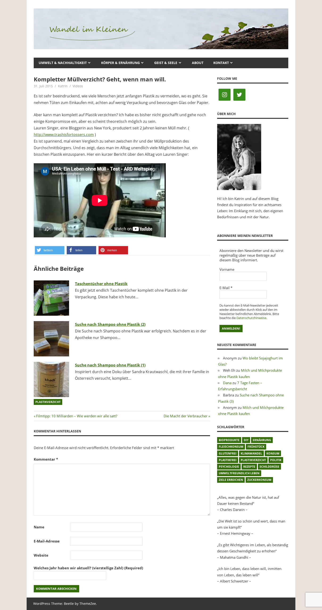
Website (41, 555)
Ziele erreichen (231, 480)
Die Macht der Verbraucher (185, 416)
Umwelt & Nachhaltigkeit (63, 62)
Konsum (272, 453)
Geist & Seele (165, 62)
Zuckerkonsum (259, 480)
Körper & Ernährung (120, 62)
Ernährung (262, 440)
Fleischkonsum (231, 447)
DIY (246, 440)
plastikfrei (227, 460)
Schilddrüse (269, 467)
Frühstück (256, 447)
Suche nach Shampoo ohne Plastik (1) (110, 365)
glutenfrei (227, 453)
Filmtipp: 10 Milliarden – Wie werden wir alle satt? (76, 416)
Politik (275, 460)
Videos (78, 86)
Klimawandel (251, 453)
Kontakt (221, 62)
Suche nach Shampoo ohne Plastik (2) (110, 324)
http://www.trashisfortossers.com (64, 134)
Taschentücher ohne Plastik (101, 283)
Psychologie (229, 467)
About (197, 62)
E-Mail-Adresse (47, 541)
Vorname (226, 269)
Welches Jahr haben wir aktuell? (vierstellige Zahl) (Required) (88, 568)
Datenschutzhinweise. (251, 318)
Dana (227, 382)
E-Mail (225, 287)
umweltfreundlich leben (239, 473)
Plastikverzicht (48, 402)
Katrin (63, 86)
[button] (49, 250)
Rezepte (249, 467)
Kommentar (46, 459)
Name (39, 527)
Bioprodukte (229, 440)
